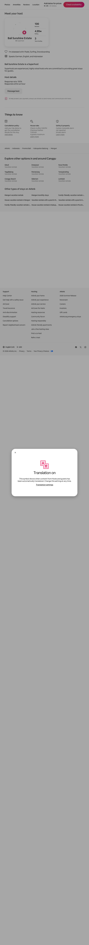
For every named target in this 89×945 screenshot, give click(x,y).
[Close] (15, 452)
